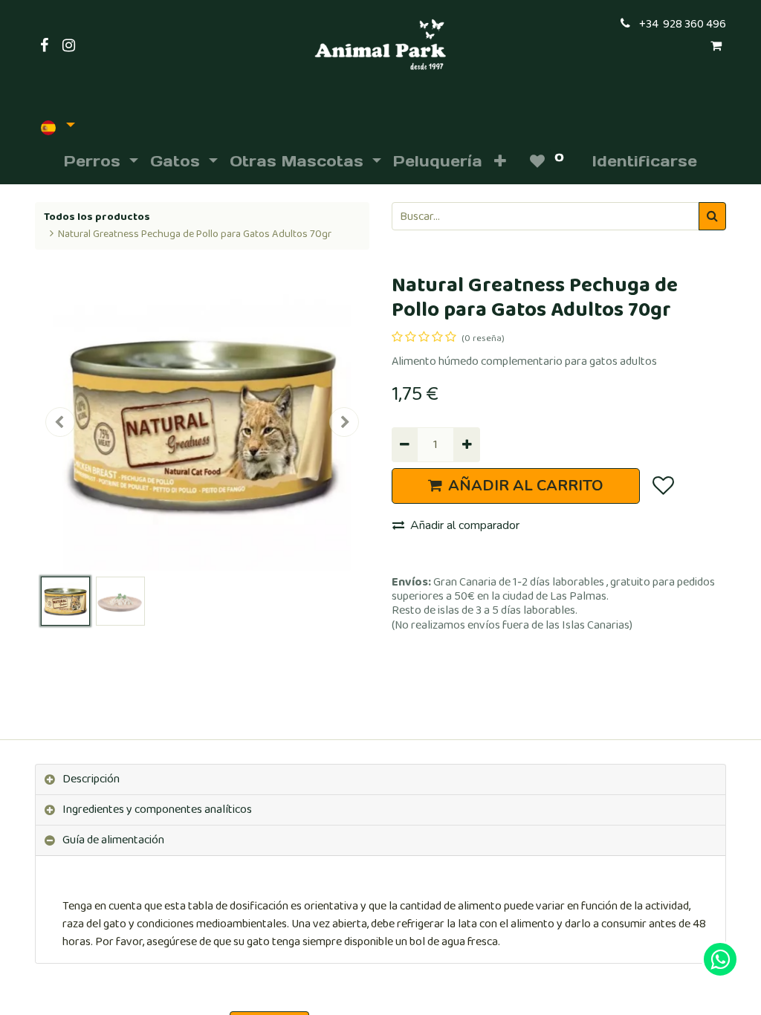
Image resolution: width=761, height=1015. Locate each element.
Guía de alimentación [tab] (113, 840)
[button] (500, 161)
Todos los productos (97, 217)
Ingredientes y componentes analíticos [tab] (157, 809)
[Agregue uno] (466, 444)
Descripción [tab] (91, 779)
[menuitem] (437, 161)
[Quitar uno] (405, 444)
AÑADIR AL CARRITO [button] (525, 486)
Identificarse (644, 161)
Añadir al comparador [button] (464, 525)
